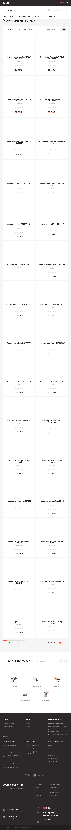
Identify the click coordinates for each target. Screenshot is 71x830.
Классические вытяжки (32, 733)
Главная (4, 16)
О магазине (39, 784)
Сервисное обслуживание (54, 791)
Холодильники (37, 16)
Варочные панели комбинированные (53, 730)
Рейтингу (31, 29)
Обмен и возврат (54, 787)
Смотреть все (40, 661)
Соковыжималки (53, 758)
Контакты (38, 795)
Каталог (12, 16)
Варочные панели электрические (57, 726)
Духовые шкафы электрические (34, 748)
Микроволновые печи (54, 748)
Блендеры (51, 745)
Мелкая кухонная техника (55, 741)
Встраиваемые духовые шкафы (11, 748)
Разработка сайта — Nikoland (23, 827)
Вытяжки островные (8, 729)
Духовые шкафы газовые (32, 745)
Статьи (38, 800)
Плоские (5, 736)
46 (63, 642)
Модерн (28, 726)
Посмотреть (46, 819)
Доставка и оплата (55, 784)
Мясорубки (51, 755)
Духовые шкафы (30, 741)
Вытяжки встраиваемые (9, 733)
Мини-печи (51, 752)
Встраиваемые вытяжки (9, 745)
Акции (37, 790)
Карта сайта (53, 800)
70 (66, 642)
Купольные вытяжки (31, 729)
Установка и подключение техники (56, 796)
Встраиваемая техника (9, 741)
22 (59, 642)
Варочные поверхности (55, 719)
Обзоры (38, 787)
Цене (19, 29)
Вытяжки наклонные (8, 726)
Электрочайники (53, 761)
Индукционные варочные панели (57, 734)
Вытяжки (5, 719)
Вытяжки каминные (8, 723)
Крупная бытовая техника (23, 16)
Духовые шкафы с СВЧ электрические (32, 752)
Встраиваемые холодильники (11, 759)
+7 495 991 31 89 (13, 785)
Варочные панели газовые (55, 723)
